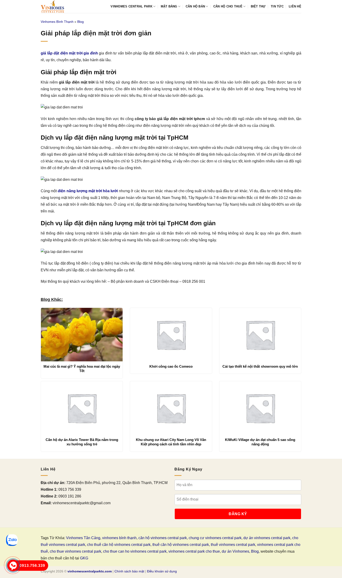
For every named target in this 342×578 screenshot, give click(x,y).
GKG (84, 558)
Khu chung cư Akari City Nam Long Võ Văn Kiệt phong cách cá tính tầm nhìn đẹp (171, 442)
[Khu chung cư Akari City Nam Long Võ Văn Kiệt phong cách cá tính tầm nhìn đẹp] (171, 408)
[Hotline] (13, 565)
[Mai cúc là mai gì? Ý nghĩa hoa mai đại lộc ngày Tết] (82, 334)
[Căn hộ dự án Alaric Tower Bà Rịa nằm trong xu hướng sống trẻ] (82, 408)
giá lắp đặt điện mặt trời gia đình (69, 53)
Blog (80, 22)
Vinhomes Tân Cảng (83, 538)
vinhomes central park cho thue (194, 551)
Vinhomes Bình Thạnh (57, 22)
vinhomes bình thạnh (119, 538)
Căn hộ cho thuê (227, 6)
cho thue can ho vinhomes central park (135, 551)
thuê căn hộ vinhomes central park (180, 545)
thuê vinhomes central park (233, 545)
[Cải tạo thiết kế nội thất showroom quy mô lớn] (260, 334)
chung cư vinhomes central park (215, 538)
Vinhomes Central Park (131, 6)
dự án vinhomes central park (266, 538)
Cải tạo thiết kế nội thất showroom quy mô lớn (260, 366)
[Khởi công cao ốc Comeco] (171, 334)
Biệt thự (258, 6)
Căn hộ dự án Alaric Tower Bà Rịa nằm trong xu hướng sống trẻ (82, 442)
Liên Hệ (295, 6)
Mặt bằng (169, 6)
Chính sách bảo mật (129, 571)
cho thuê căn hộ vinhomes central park (119, 545)
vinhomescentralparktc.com (89, 571)
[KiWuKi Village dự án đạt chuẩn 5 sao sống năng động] (260, 408)
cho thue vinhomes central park (75, 551)
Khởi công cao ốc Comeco (171, 366)
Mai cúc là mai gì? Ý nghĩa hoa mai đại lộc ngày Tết (82, 368)
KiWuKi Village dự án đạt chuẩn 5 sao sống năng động (260, 442)
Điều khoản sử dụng (162, 571)
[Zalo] (11, 540)
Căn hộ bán (195, 6)
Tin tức (277, 6)
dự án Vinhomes (235, 551)
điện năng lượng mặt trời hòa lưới (88, 191)
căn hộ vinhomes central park (162, 538)
